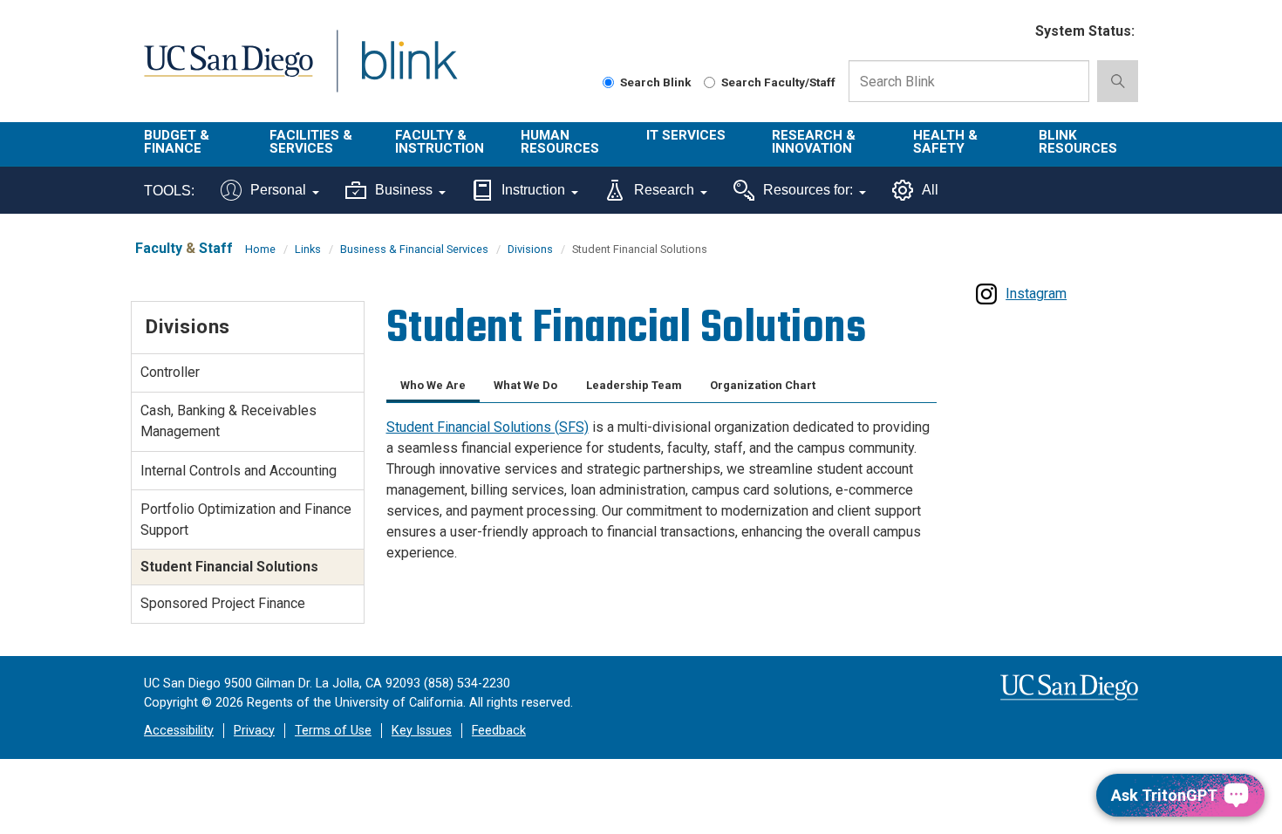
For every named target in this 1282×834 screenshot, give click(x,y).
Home (260, 249)
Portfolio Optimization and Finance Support (245, 519)
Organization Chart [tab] (762, 385)
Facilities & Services (310, 141)
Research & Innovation (814, 141)
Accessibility (179, 730)
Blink (408, 71)
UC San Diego (228, 71)
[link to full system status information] (1011, 32)
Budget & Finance (176, 141)
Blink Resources (1078, 141)
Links (308, 249)
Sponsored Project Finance (222, 603)
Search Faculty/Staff (778, 82)
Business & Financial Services (414, 249)
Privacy (254, 730)
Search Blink (656, 82)
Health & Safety (945, 141)
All (930, 189)
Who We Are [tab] (433, 385)
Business (404, 189)
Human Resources (560, 141)
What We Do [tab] (525, 385)
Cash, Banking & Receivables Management (228, 421)
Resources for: (808, 189)
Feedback (499, 730)
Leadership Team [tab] (634, 385)
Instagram (1036, 293)
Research (664, 189)
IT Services (686, 135)
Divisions (530, 249)
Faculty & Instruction (439, 141)
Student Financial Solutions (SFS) (487, 427)
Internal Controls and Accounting (238, 470)
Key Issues (422, 730)
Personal (278, 189)
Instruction (533, 189)
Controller (170, 372)
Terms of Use (333, 730)
